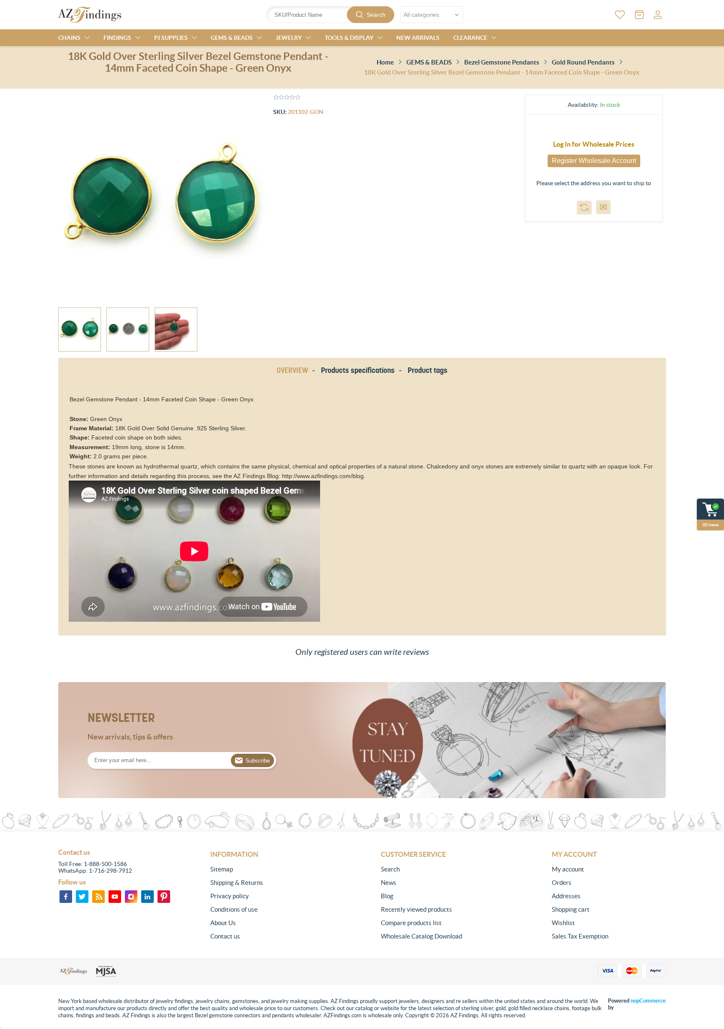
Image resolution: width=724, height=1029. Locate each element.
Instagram (131, 896)
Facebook (65, 896)
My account (568, 869)
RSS (98, 896)
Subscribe (258, 761)
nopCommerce (648, 1001)
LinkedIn (147, 896)
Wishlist (563, 922)
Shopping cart (571, 909)
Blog (387, 896)
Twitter (82, 896)
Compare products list (411, 922)
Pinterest (164, 896)
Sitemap (221, 869)
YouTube (115, 896)
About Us (223, 922)
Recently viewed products (416, 909)
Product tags (427, 370)
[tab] (293, 370)
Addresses (566, 896)
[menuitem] (267, 869)
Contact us (225, 936)
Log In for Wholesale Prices (593, 144)
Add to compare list (584, 207)
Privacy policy (229, 896)
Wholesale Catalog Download (421, 936)
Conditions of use (234, 909)
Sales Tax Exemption (580, 936)
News (388, 882)
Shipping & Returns (236, 882)
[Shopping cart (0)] (639, 14)
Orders (561, 882)
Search (376, 14)
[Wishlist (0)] (620, 14)
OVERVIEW (292, 370)
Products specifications (358, 370)
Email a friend (603, 207)
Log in (658, 14)
